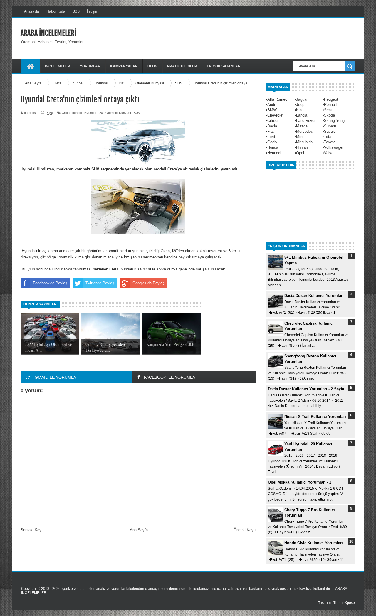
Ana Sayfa (139, 530)
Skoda (329, 115)
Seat (328, 110)
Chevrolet (275, 115)
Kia (299, 110)
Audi (271, 104)
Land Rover (305, 120)
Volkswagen (334, 147)
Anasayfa (31, 11)
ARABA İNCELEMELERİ (48, 33)
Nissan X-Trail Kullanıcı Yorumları (315, 416)
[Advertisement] (248, 38)
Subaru (330, 126)
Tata (327, 137)
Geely (272, 142)
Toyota (329, 142)
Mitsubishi (304, 142)
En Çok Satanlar (224, 66)
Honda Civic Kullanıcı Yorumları (313, 543)
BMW (272, 110)
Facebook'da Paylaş (50, 283)
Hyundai (90, 112)
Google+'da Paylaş (148, 283)
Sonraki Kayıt (32, 530)
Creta (66, 112)
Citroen (273, 120)
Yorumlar (90, 66)
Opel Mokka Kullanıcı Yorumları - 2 (299, 482)
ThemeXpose (344, 603)
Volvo (328, 153)
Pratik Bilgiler (182, 66)
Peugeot (331, 99)
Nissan (302, 147)
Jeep (300, 104)
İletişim (92, 11)
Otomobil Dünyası (118, 112)
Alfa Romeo (277, 99)
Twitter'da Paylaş (99, 283)
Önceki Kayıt (245, 530)
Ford (271, 137)
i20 (101, 112)
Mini (299, 137)
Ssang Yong (334, 120)
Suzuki (330, 131)
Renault (330, 104)
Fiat (270, 131)
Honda (272, 147)
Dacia (272, 126)
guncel (77, 112)
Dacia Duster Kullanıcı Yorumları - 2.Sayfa (306, 389)
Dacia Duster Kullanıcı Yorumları (314, 295)
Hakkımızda (55, 11)
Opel (300, 153)
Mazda (302, 126)
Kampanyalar (124, 66)
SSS (76, 11)
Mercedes (304, 131)
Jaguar (302, 99)
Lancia (301, 115)
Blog (152, 66)
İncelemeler (57, 66)
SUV (137, 112)
